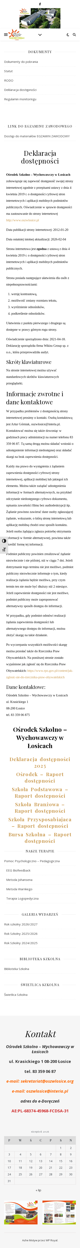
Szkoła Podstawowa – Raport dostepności (40, 792)
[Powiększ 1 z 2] (32, 1206)
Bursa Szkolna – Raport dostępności (40, 837)
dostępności (50, 810)
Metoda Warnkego (19, 889)
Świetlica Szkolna (15, 995)
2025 (40, 765)
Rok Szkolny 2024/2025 (21, 943)
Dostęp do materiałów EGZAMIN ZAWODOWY (37, 136)
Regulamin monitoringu (20, 99)
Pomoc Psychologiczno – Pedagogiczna (32, 861)
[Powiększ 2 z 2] (71, 1206)
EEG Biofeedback (18, 870)
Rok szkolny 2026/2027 (21, 924)
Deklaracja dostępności (20, 90)
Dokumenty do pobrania (21, 62)
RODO (8, 80)
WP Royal (51, 1240)
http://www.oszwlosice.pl (22, 220)
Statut (8, 71)
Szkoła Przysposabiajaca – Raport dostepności (40, 822)
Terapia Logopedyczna (22, 898)
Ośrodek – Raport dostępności (40, 777)
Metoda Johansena (19, 880)
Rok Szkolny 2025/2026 (21, 934)
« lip (38, 1190)
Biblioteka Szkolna (16, 969)
